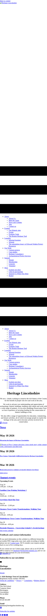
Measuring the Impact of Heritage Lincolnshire (14, 440)
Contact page (14, 543)
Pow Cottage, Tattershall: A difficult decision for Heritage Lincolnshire (21, 456)
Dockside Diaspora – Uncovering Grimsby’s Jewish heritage (22, 528)
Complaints (28, 580)
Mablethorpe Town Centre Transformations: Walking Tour (22, 518)
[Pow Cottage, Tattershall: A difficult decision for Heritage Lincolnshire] (23, 447)
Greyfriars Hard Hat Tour (9, 500)
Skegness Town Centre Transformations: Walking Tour (20, 509)
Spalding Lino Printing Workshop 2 (13, 490)
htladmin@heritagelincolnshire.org (25, 551)
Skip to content (5, 1)
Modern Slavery (39, 580)
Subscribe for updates (7, 611)
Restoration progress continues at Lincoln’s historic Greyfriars (19, 470)
